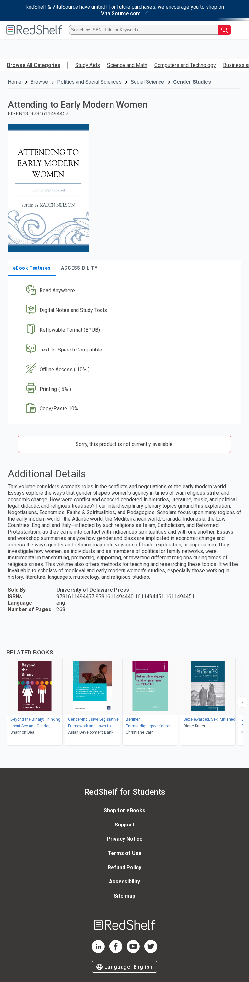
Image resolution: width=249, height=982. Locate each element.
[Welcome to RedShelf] (34, 29)
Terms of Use (125, 853)
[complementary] (124, 689)
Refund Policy (124, 867)
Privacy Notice (125, 839)
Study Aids (87, 65)
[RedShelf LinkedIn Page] (98, 951)
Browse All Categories (33, 65)
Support (124, 825)
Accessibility (124, 882)
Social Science (147, 82)
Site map (124, 896)
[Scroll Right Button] (242, 702)
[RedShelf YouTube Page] (133, 951)
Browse (39, 82)
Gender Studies (192, 82)
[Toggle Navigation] (237, 30)
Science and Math (127, 65)
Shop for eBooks (124, 810)
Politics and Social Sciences (89, 82)
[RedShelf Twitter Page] (150, 951)
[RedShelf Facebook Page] (115, 951)
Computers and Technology (185, 65)
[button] (123, 291)
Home (14, 82)
